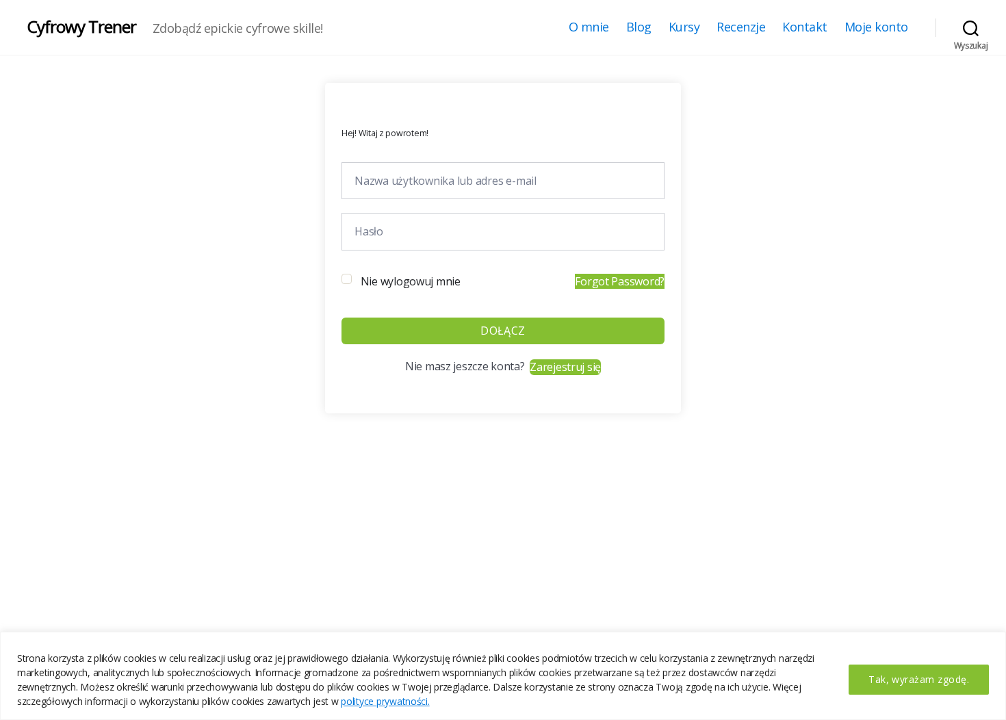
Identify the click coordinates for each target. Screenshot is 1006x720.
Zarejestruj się (565, 366)
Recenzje (741, 27)
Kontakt (804, 27)
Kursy (684, 27)
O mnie (589, 27)
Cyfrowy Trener (81, 26)
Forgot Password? (620, 281)
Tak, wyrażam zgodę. (918, 679)
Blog (639, 27)
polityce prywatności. (385, 701)
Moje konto (876, 27)
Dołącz (502, 330)
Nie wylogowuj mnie (411, 281)
